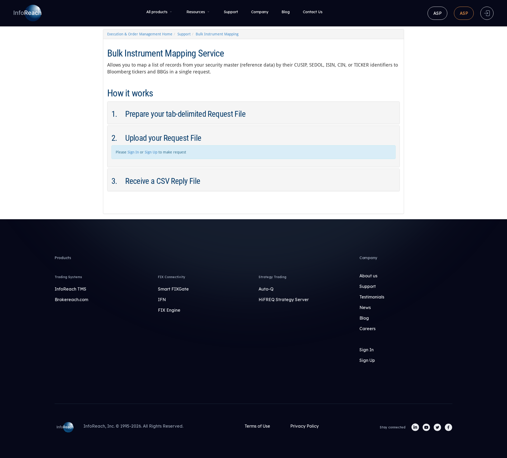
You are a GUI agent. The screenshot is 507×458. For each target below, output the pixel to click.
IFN (162, 299)
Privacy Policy (304, 426)
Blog (285, 12)
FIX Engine (169, 310)
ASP (437, 13)
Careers (367, 328)
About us (368, 275)
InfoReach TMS (70, 289)
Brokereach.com (71, 299)
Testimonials (371, 297)
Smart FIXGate (173, 289)
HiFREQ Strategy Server (284, 299)
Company (259, 12)
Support (231, 12)
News (365, 307)
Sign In (133, 152)
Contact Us (312, 12)
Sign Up (151, 152)
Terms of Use (257, 426)
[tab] (253, 113)
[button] (253, 114)
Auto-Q (266, 289)
